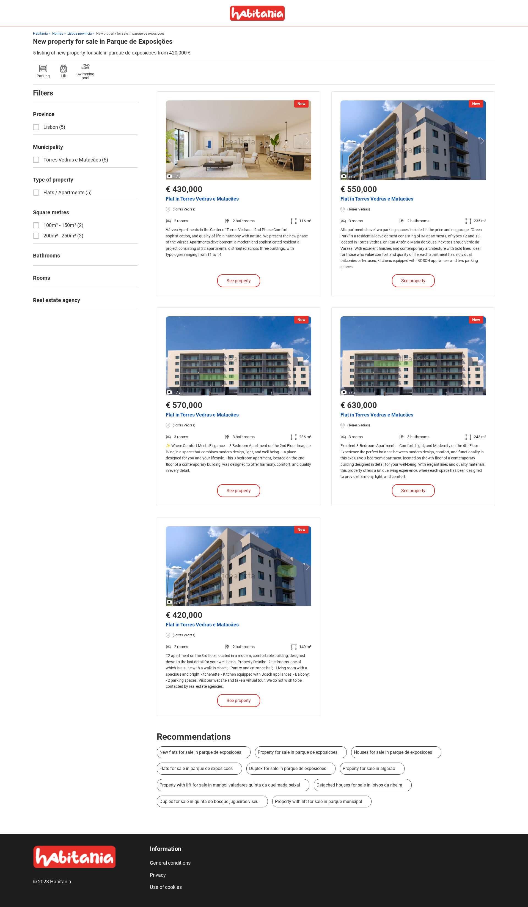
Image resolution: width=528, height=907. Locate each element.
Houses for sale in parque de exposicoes (393, 752)
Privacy (158, 875)
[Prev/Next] (170, 141)
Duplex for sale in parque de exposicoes (287, 768)
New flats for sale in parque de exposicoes (200, 752)
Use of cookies (166, 887)
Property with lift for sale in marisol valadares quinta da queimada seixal (230, 785)
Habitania (40, 33)
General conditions (170, 863)
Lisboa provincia (79, 33)
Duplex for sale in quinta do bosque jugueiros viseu (209, 801)
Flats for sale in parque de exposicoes (196, 768)
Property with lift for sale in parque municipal (318, 801)
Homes (57, 33)
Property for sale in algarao (369, 768)
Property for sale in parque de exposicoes (297, 752)
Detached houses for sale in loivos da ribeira (359, 785)
